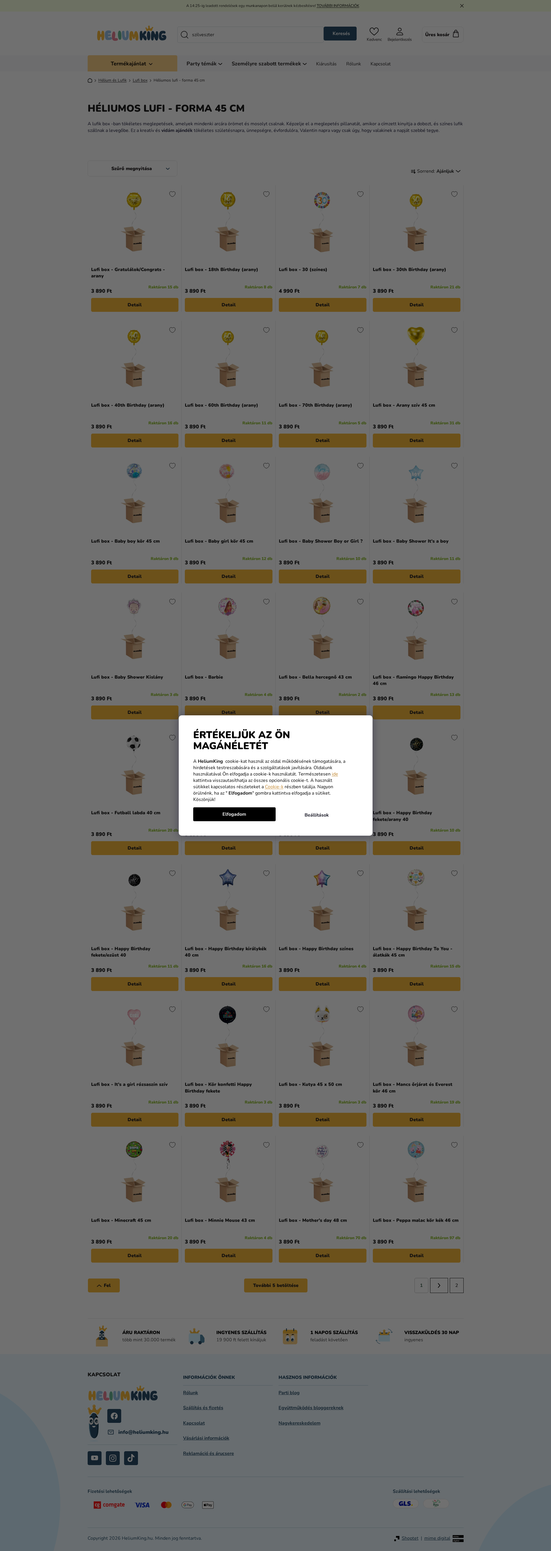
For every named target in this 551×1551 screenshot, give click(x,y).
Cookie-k (274, 787)
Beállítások (317, 815)
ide (335, 774)
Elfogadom (234, 814)
